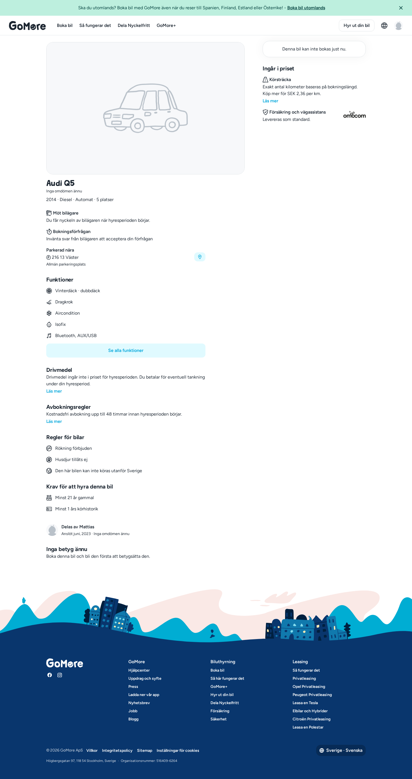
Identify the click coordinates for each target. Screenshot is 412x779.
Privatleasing (304, 678)
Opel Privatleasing (309, 686)
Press (133, 686)
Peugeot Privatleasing (312, 694)
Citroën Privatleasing (311, 719)
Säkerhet (218, 719)
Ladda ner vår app (143, 694)
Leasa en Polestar (308, 727)
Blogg (133, 719)
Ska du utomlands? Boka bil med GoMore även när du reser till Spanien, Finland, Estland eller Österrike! (201, 7)
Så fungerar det (95, 25)
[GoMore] (27, 25)
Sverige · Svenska (344, 750)
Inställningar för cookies (178, 750)
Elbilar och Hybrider (310, 711)
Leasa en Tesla (305, 702)
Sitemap (144, 750)
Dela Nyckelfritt (134, 25)
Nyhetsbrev (139, 702)
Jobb (132, 711)
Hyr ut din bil (357, 25)
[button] (403, 8)
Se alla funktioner (125, 350)
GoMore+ (166, 25)
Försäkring (219, 711)
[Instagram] (59, 675)
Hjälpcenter (139, 670)
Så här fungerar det (227, 678)
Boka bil (65, 25)
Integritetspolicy (117, 750)
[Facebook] (49, 675)
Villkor (92, 750)
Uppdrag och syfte (144, 678)
